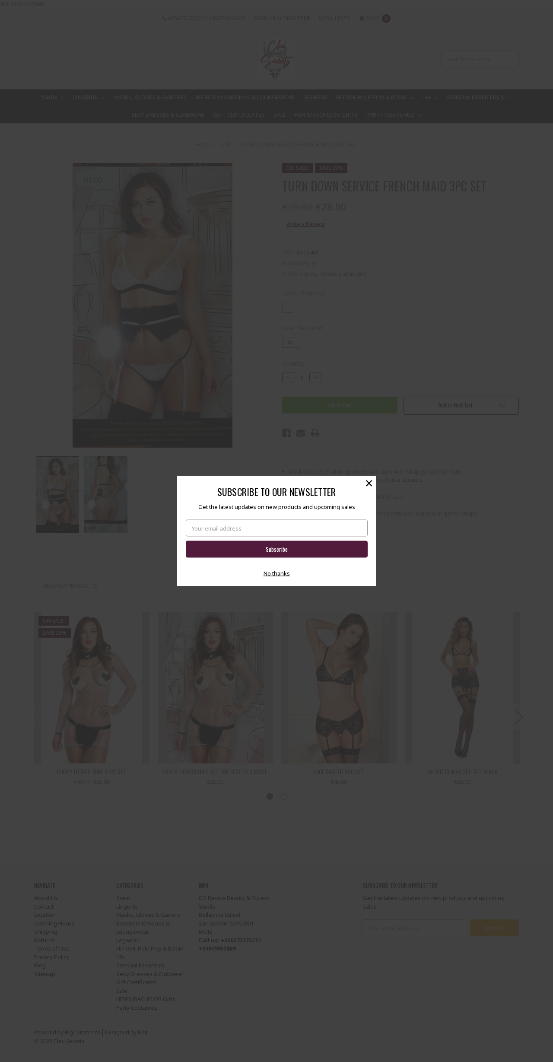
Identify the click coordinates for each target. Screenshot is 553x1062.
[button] (369, 483)
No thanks (277, 573)
